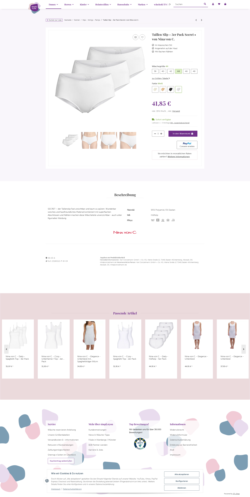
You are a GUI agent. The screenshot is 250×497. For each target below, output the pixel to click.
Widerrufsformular (178, 435)
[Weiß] (178, 89)
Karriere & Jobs (96, 450)
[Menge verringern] (154, 134)
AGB (172, 450)
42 (172, 71)
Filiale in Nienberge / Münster (102, 440)
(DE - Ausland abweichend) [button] (179, 123)
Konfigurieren (182, 481)
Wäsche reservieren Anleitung (62, 430)
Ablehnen (181, 488)
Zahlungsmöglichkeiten (59, 450)
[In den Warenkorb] (50, 28)
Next (244, 349)
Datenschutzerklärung (72, 489)
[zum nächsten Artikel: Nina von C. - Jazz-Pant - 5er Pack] (201, 20)
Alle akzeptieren (182, 474)
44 (179, 71)
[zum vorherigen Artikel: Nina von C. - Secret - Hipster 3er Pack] (196, 20)
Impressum (55, 489)
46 (187, 71)
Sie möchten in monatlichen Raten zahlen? (175, 155)
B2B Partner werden (98, 445)
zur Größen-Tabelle (160, 78)
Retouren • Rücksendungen (60, 445)
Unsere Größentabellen (59, 435)
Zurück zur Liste (55, 20)
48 (195, 71)
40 (164, 71)
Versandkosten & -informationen (63, 440)
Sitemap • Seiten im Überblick (62, 455)
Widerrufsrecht (177, 430)
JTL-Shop (236, 494)
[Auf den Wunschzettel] (142, 37)
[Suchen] (205, 4)
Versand (176, 111)
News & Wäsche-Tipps (99, 435)
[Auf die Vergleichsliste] (135, 37)
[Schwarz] (170, 89)
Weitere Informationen (179, 157)
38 (156, 71)
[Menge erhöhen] (162, 134)
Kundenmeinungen (97, 430)
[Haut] (163, 89)
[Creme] (155, 89)
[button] (168, 4)
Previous (6, 349)
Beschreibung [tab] (125, 194)
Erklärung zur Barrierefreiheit (183, 445)
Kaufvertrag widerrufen (61, 461)
